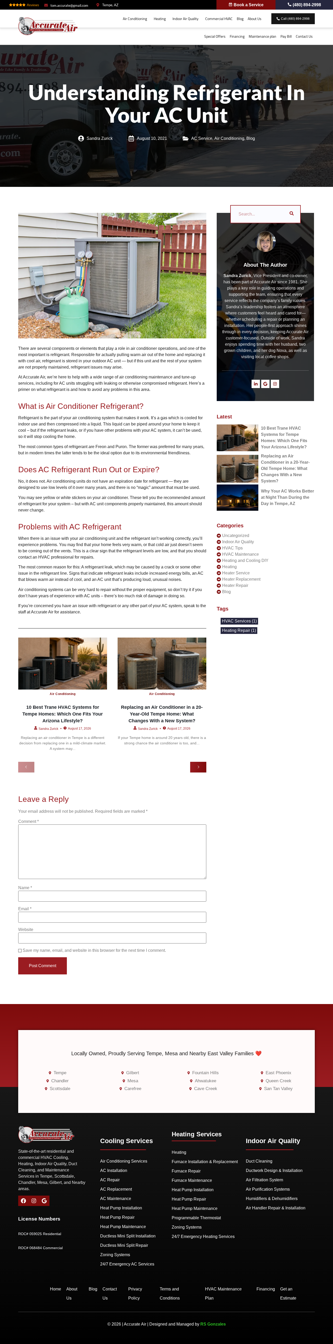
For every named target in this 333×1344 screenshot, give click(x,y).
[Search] (292, 214)
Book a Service (249, 5)
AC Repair (110, 1180)
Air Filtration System (264, 1180)
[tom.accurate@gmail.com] (46, 5)
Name (25, 888)
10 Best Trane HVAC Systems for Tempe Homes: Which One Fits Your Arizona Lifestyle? (62, 714)
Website (25, 930)
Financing (237, 36)
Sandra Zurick (48, 728)
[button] (136, 18)
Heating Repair (239, 630)
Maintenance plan (262, 36)
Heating (160, 18)
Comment (28, 821)
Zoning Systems (115, 1255)
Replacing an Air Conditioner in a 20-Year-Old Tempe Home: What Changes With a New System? (162, 714)
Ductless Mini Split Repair (124, 1245)
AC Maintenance (115, 1198)
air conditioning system (93, 418)
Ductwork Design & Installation (274, 1170)
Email (24, 909)
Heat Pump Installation (121, 1208)
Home (55, 1289)
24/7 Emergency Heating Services (203, 1236)
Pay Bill (286, 36)
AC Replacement (116, 1189)
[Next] (198, 767)
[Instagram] (275, 384)
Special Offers (215, 36)
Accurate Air (42, 612)
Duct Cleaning (259, 1161)
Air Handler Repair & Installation (275, 1208)
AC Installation (113, 1170)
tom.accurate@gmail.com (69, 5)
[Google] (265, 384)
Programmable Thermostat (196, 1218)
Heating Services (197, 1134)
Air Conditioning (135, 18)
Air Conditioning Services (123, 1161)
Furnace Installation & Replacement (205, 1161)
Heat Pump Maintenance (123, 1226)
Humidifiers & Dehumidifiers (272, 1198)
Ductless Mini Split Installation (128, 1236)
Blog (240, 18)
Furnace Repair (186, 1171)
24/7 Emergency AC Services (127, 1264)
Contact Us (304, 36)
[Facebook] (23, 1201)
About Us (254, 18)
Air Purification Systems (268, 1189)
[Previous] (26, 767)
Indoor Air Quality (185, 18)
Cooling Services (126, 1140)
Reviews (33, 5)
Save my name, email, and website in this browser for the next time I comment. (94, 950)
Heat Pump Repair (117, 1217)
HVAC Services (239, 621)
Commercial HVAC (219, 18)
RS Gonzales (213, 1324)
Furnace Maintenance (192, 1180)
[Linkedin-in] (256, 384)
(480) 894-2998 (307, 5)
